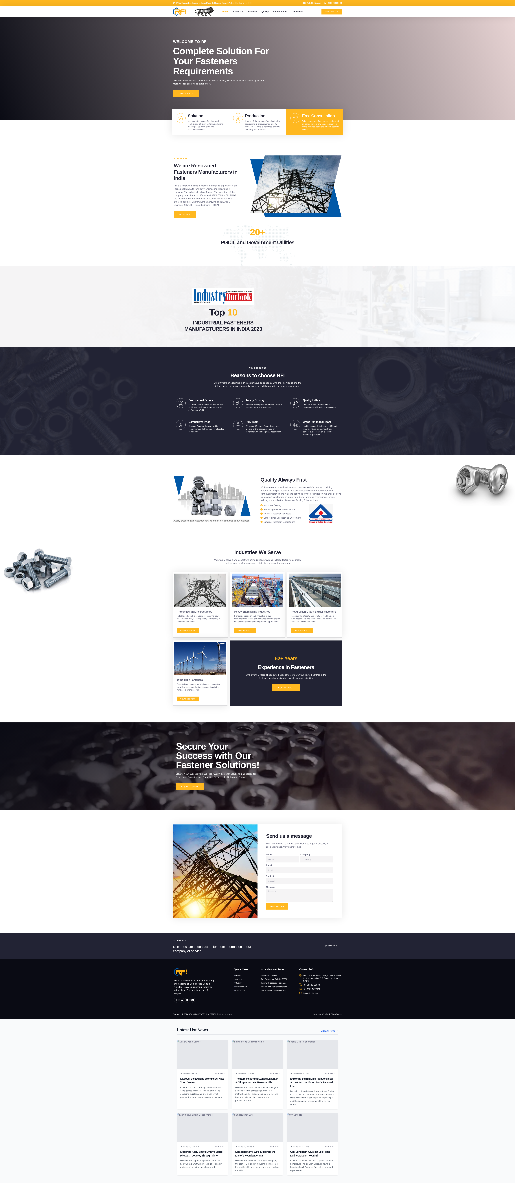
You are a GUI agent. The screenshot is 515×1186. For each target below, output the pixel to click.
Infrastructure (280, 11)
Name (269, 854)
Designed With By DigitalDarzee (327, 1014)
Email (269, 865)
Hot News (220, 1074)
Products (252, 11)
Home (225, 11)
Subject (270, 876)
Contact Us (297, 11)
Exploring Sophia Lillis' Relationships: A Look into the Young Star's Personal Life (311, 1082)
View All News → (329, 1030)
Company (305, 854)
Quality (265, 11)
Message (270, 887)
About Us (238, 11)
